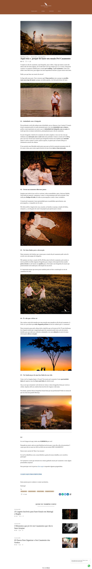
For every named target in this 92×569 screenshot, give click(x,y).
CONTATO (51, 11)
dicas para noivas (24, 491)
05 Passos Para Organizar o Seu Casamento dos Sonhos (32, 541)
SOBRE (43, 11)
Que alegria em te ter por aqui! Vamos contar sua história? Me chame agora (80, 561)
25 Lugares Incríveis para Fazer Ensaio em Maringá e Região (33, 513)
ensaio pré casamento (32, 491)
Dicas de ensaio (34, 56)
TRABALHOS (34, 11)
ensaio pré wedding (40, 491)
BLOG (59, 11)
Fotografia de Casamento (49, 491)
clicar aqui (40, 466)
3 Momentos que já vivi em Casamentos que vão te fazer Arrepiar (33, 527)
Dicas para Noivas (41, 56)
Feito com (46, 567)
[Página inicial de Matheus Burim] (46, 5)
